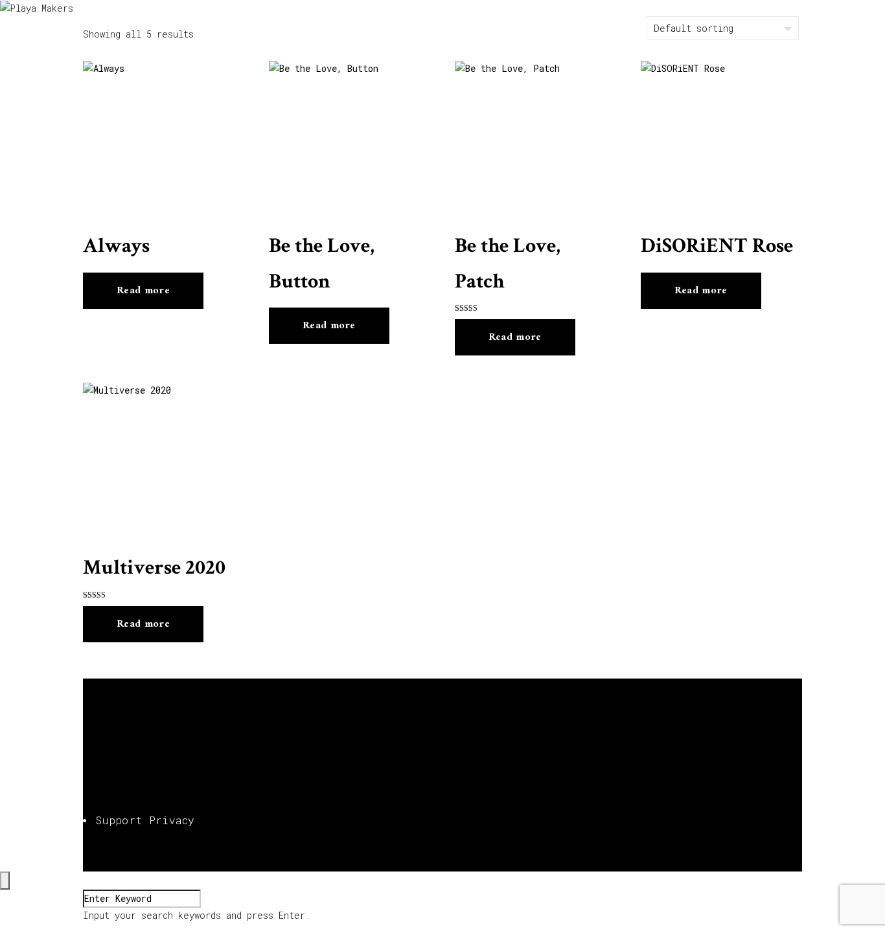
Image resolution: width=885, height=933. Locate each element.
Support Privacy (145, 820)
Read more (143, 291)
